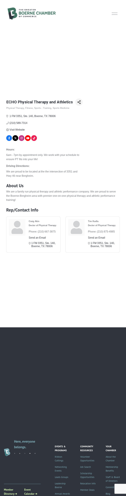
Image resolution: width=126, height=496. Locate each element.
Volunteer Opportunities (87, 458)
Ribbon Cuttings (59, 458)
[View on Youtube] (28, 140)
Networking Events (61, 468)
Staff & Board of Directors (113, 479)
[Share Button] (79, 102)
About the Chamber (111, 458)
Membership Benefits (112, 468)
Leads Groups (61, 477)
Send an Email (37, 237)
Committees (112, 487)
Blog (108, 493)
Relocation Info (88, 483)
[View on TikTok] (34, 140)
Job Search (85, 466)
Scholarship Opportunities (87, 475)
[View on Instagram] (21, 140)
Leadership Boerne (60, 485)
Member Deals (87, 489)
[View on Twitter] (15, 140)
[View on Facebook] (9, 140)
